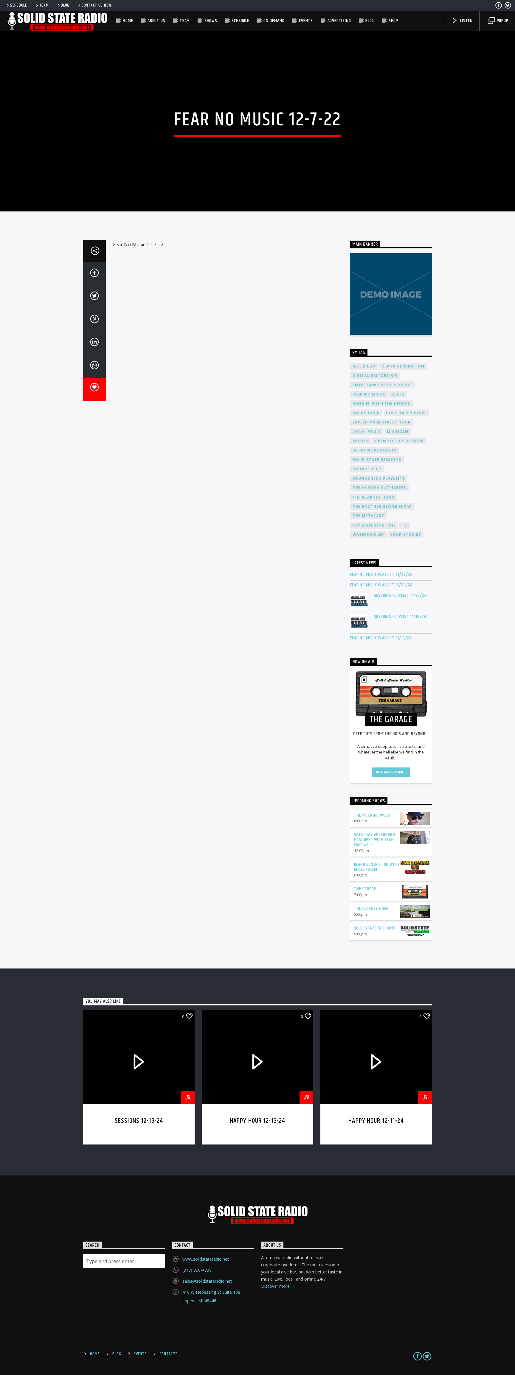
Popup (502, 20)
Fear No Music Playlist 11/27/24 (381, 574)
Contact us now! (97, 5)
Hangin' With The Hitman (382, 403)
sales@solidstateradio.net (207, 1281)
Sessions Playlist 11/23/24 (400, 595)
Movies (361, 440)
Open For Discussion (399, 440)
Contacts (169, 1354)
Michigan (398, 431)
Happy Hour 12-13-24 (258, 1121)
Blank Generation (402, 366)
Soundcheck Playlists (379, 478)
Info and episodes (391, 772)
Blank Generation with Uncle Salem (377, 867)
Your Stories (405, 534)
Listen (466, 20)
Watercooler (368, 534)
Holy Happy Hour (406, 412)
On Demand (273, 20)
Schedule (18, 5)
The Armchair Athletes (379, 487)
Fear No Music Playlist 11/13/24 (381, 638)
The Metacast (368, 515)
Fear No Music (369, 394)
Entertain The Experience (383, 384)
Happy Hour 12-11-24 (376, 1121)
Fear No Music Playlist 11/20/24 (381, 585)
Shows (210, 20)
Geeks (397, 394)
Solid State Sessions (377, 459)
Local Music (367, 431)
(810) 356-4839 (197, 1270)
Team (44, 5)
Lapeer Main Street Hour (382, 422)
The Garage (365, 889)
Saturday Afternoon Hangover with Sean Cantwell (374, 839)
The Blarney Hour (374, 497)
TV (404, 525)
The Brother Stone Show (382, 506)
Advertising (339, 20)
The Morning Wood (372, 815)
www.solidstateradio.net (205, 1259)
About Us (156, 20)
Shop (393, 20)
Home (128, 20)
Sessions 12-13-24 (139, 1121)
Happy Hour (366, 412)
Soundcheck (367, 468)
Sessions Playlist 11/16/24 (400, 616)
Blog (65, 5)
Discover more (276, 1286)
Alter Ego (364, 366)
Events (306, 20)
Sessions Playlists (375, 450)
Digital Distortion (375, 375)
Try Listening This (374, 525)
